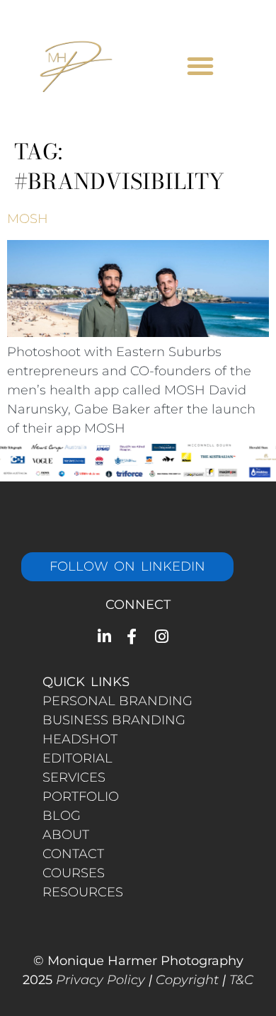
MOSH (27, 219)
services (73, 777)
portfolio (80, 796)
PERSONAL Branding (117, 701)
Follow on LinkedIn (127, 566)
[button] (200, 66)
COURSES (73, 873)
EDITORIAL (77, 758)
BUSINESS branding (113, 720)
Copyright (187, 980)
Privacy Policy (100, 980)
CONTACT (73, 854)
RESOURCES (82, 892)
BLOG (61, 815)
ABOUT (65, 835)
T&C (241, 980)
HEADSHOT (79, 739)
